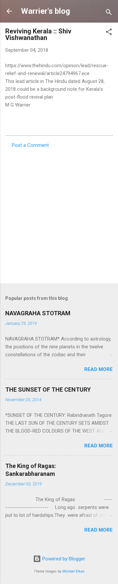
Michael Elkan (73, 571)
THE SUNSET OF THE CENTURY (48, 389)
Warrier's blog (45, 11)
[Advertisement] (59, 214)
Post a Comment (30, 145)
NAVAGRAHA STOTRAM (37, 313)
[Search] (109, 13)
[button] (109, 33)
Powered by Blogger (63, 559)
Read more (98, 369)
